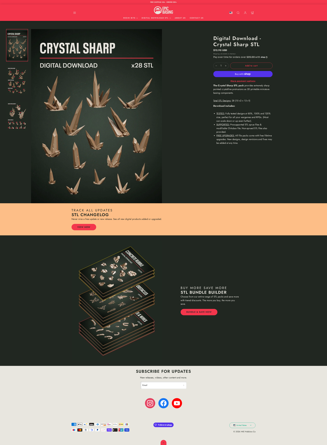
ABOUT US (180, 18)
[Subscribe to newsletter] (183, 385)
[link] (245, 13)
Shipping (216, 54)
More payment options (243, 80)
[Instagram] (150, 403)
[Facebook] (163, 403)
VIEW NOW (83, 227)
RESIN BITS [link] (129, 18)
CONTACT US (197, 18)
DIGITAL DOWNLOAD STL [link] (155, 18)
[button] (75, 13)
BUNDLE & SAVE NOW (199, 311)
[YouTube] (177, 403)
